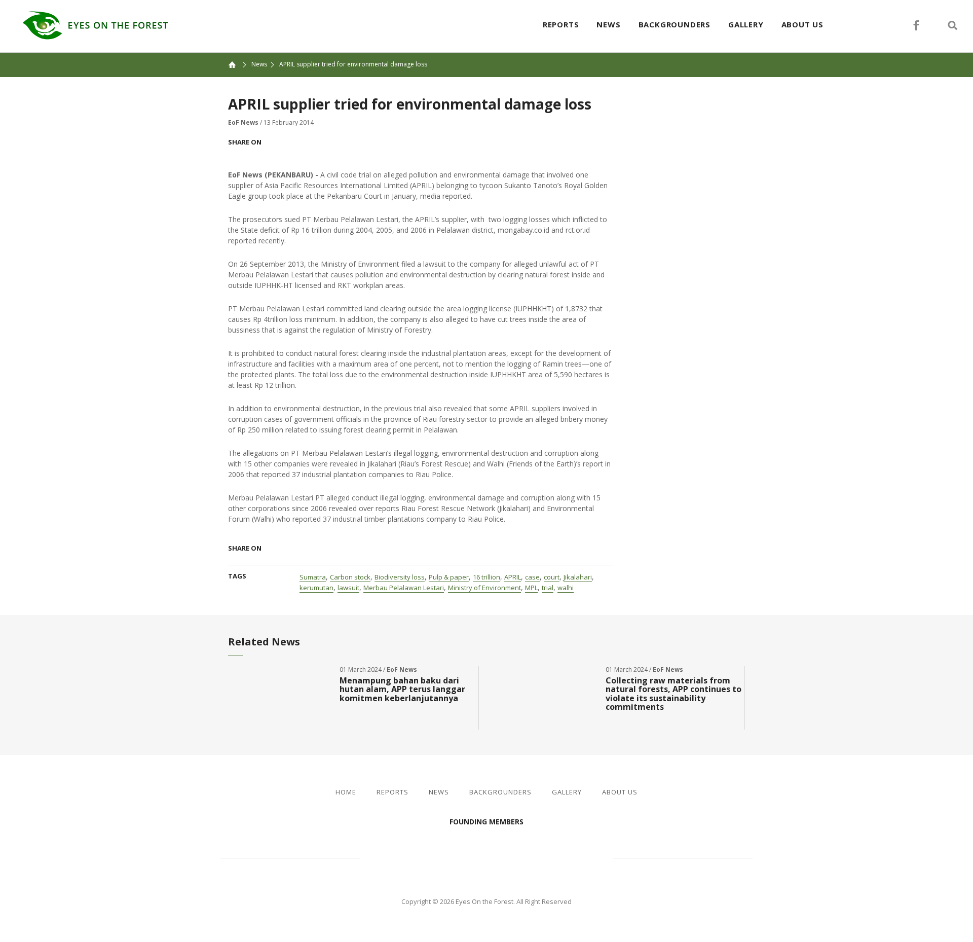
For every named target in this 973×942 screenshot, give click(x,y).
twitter (934, 25)
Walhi (501, 857)
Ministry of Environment (484, 587)
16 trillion (486, 577)
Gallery (746, 24)
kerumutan (316, 587)
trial (547, 587)
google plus (312, 142)
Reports (561, 24)
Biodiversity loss (400, 577)
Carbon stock (350, 577)
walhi (565, 587)
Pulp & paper (449, 577)
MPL (531, 587)
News (608, 24)
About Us (802, 24)
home (237, 64)
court (551, 577)
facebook (916, 25)
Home (345, 792)
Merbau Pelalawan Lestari (403, 587)
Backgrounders (674, 24)
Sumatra (313, 577)
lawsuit (348, 587)
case (532, 577)
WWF (572, 857)
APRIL (512, 577)
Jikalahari (578, 577)
